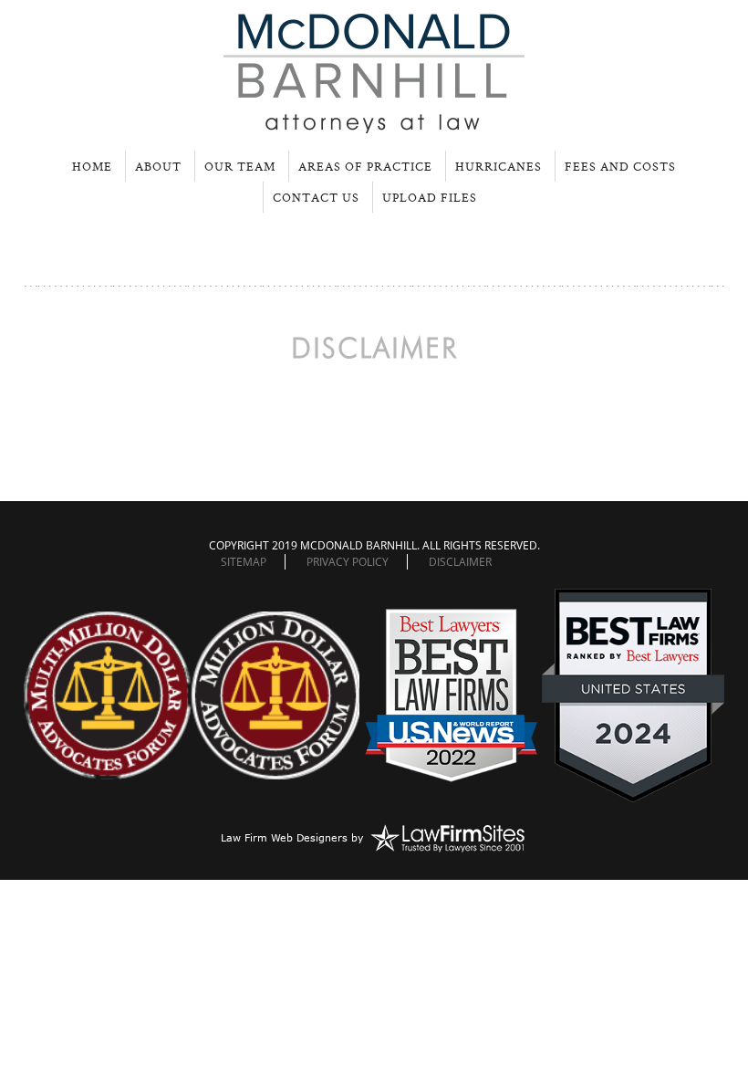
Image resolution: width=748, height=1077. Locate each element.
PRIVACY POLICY (347, 562)
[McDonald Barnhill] (374, 125)
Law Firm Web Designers (284, 837)
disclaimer (460, 562)
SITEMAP (243, 562)
